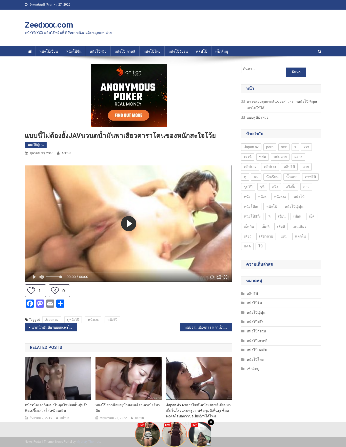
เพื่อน (297, 216)
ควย (305, 167)
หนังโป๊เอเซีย (257, 350)
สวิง (275, 187)
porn (270, 147)
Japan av (51, 320)
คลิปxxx (270, 167)
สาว (306, 187)
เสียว (248, 236)
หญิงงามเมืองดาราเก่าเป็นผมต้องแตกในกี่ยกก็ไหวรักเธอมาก (208, 327)
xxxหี (248, 157)
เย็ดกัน (249, 226)
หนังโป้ (299, 197)
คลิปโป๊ (201, 51)
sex (284, 147)
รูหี (262, 187)
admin (66, 153)
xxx (306, 147)
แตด (247, 246)
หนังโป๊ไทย (151, 51)
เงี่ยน (282, 216)
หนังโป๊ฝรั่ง (98, 51)
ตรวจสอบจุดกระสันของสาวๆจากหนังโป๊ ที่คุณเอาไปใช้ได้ (282, 104)
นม (256, 177)
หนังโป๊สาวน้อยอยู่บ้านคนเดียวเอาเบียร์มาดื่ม (127, 408)
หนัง (247, 197)
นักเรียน (272, 177)
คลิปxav (250, 167)
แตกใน (300, 236)
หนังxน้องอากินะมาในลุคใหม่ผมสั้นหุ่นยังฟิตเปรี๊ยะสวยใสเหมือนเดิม (56, 408)
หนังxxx (93, 320)
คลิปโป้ (289, 167)
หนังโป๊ (112, 320)
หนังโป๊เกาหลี (124, 51)
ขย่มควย (280, 157)
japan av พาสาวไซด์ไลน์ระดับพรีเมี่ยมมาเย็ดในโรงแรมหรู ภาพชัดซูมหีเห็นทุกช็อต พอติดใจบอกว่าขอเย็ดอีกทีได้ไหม (198, 410)
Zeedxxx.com (49, 25)
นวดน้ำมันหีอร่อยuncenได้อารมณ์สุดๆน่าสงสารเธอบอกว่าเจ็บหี (54, 327)
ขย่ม (262, 157)
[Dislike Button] (55, 290)
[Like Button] (31, 290)
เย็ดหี (266, 226)
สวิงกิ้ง (291, 187)
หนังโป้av (251, 206)
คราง (298, 157)
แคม (284, 236)
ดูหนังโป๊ (73, 320)
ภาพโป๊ (310, 177)
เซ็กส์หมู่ (221, 51)
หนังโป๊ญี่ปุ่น (48, 51)
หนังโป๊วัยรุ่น (178, 51)
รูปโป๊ (248, 187)
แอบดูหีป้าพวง (257, 117)
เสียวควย (266, 236)
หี (269, 216)
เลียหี (281, 226)
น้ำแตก (291, 177)
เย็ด (312, 216)
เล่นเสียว (299, 226)
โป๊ (260, 246)
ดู (245, 177)
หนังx (262, 197)
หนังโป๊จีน (74, 51)
